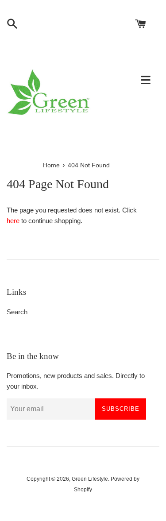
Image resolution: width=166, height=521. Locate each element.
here (13, 220)
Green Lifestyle (90, 479)
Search (17, 312)
